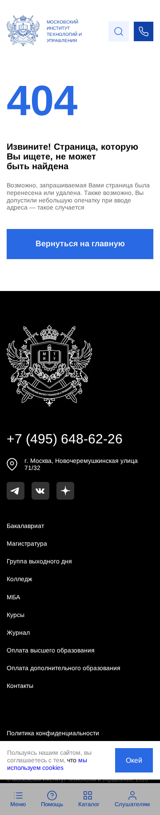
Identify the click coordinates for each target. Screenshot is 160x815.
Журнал (18, 632)
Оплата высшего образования (51, 650)
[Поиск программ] (118, 31)
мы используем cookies (47, 764)
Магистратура (27, 543)
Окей (134, 760)
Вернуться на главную (80, 243)
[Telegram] (15, 491)
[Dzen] (65, 491)
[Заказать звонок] (143, 31)
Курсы (15, 614)
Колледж (19, 578)
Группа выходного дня (39, 561)
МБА (13, 597)
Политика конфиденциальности (53, 733)
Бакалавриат (25, 525)
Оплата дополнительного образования (63, 667)
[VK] (40, 491)
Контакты (20, 685)
